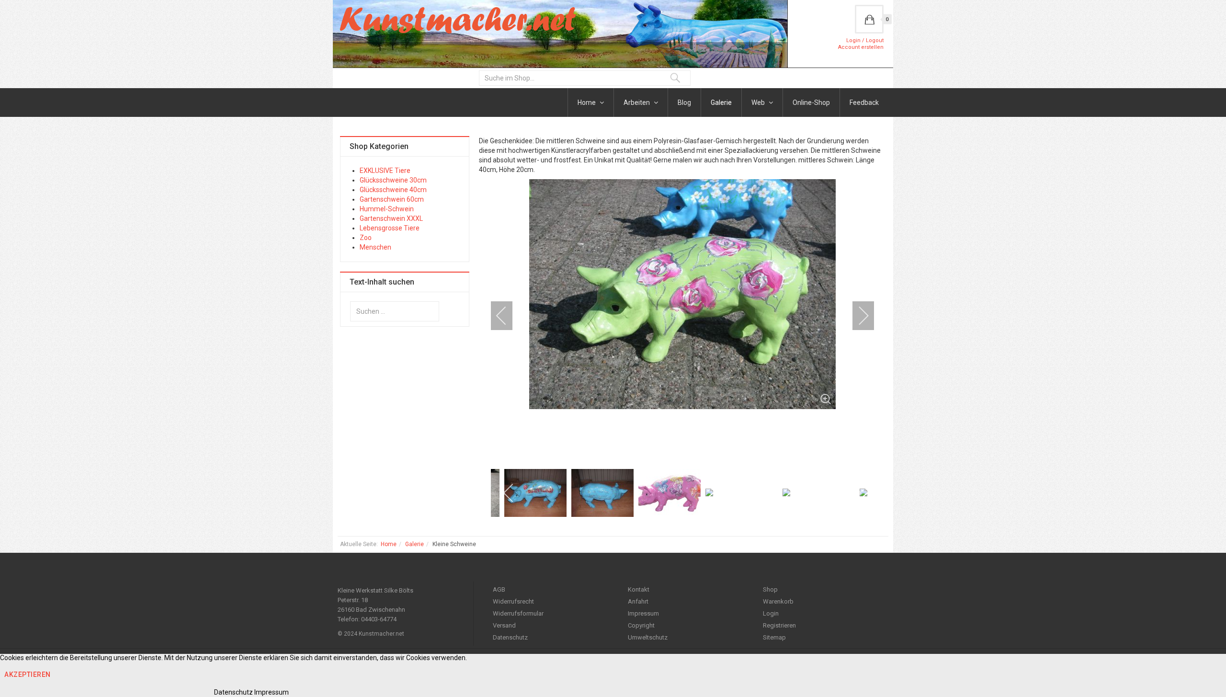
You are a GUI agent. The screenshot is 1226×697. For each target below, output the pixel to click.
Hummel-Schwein (387, 209)
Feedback (864, 102)
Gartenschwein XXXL (391, 218)
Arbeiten (637, 102)
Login (771, 613)
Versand (504, 625)
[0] (869, 19)
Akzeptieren (27, 674)
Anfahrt (638, 601)
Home (587, 102)
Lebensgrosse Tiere (390, 228)
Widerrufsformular (518, 613)
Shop (770, 589)
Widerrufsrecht (513, 601)
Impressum (643, 613)
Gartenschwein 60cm (392, 199)
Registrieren (779, 625)
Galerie (721, 102)
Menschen (375, 247)
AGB (499, 589)
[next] (857, 315)
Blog (684, 102)
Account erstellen (861, 47)
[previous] (507, 315)
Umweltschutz (648, 637)
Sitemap (774, 637)
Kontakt (638, 589)
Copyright (641, 625)
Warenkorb (778, 601)
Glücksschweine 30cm (393, 180)
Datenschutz (510, 637)
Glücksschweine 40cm (393, 190)
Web (758, 102)
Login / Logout (865, 40)
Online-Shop (811, 102)
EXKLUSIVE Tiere (385, 170)
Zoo (366, 237)
